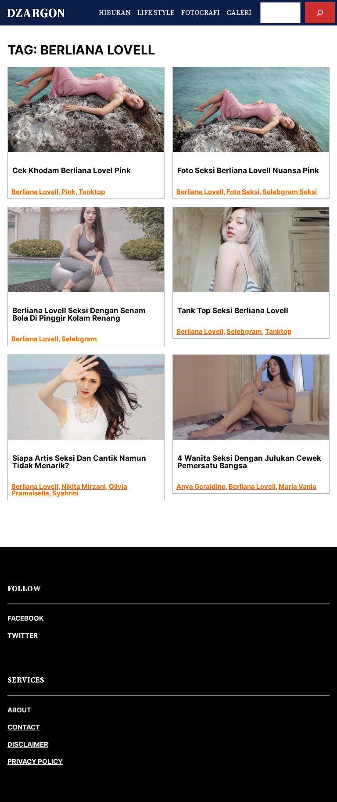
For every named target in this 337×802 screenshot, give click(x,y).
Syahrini (65, 493)
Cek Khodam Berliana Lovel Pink (71, 170)
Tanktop (92, 192)
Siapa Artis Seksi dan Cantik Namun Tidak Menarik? (79, 462)
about (19, 710)
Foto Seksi (242, 192)
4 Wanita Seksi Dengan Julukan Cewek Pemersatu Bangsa (249, 462)
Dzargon (36, 13)
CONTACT (23, 727)
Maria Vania (297, 486)
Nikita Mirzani (83, 486)
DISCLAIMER (27, 744)
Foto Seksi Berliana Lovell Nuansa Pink (248, 170)
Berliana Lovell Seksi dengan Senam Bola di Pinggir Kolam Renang (79, 314)
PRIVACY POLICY (35, 761)
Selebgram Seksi (289, 192)
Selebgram (79, 339)
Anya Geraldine (201, 486)
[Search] (320, 12)
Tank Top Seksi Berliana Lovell (232, 310)
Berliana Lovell (34, 192)
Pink (68, 192)
